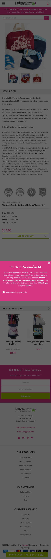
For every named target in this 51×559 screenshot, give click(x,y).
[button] (49, 263)
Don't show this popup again (16, 292)
